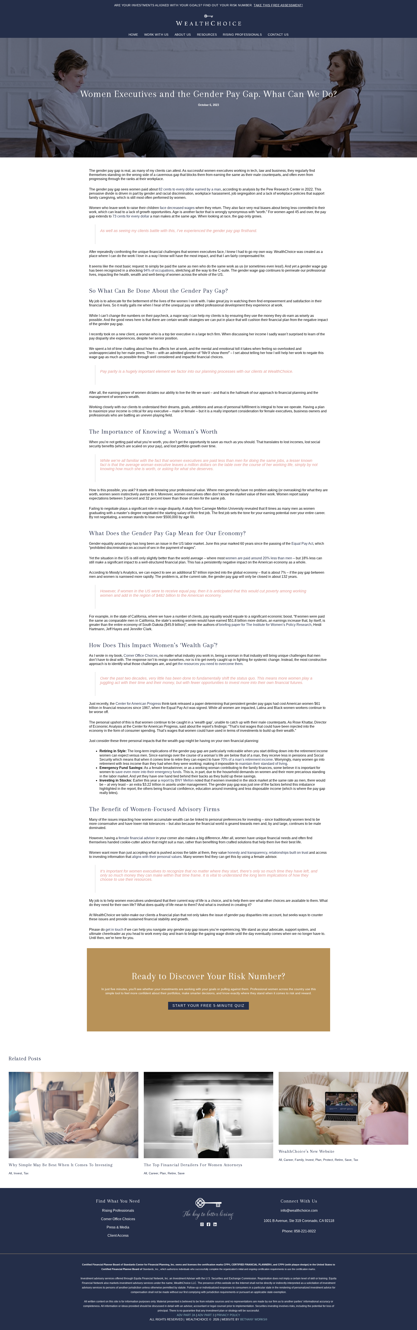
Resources (207, 34)
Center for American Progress (138, 703)
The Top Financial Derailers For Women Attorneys (193, 1165)
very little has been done (170, 678)
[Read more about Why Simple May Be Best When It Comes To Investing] (73, 1115)
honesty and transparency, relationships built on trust (268, 852)
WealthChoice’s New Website (306, 1151)
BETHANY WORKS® (253, 1319)
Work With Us (156, 34)
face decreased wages (177, 208)
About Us (183, 34)
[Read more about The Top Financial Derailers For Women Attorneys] (208, 1115)
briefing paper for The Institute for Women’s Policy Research (265, 625)
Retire (172, 1173)
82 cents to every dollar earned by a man (190, 189)
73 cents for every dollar (131, 216)
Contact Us (278, 34)
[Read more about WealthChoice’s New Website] (343, 1108)
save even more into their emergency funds (148, 772)
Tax (26, 1173)
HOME (133, 34)
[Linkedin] (215, 1224)
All (10, 1173)
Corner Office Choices (141, 655)
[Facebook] (208, 1224)
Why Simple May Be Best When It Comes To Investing (61, 1165)
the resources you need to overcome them (210, 664)
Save (181, 1173)
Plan (163, 1173)
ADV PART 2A (186, 1315)
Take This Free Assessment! (278, 5)
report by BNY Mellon (177, 780)
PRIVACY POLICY (228, 1315)
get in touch (114, 929)
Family (299, 1159)
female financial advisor (137, 838)
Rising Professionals (242, 34)
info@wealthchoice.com (299, 1210)
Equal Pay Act (302, 543)
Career (153, 1173)
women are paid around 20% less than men (258, 558)
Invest (18, 1173)
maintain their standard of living (263, 763)
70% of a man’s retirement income (247, 759)
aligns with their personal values (157, 857)
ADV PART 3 (206, 1315)
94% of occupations (159, 270)
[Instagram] (202, 1224)
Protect (328, 1159)
